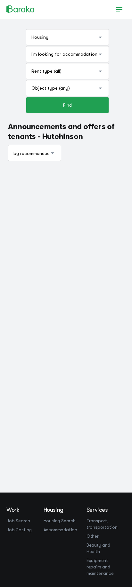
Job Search (18, 520)
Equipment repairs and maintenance (100, 567)
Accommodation (60, 529)
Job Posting (19, 529)
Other (93, 536)
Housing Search (60, 520)
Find (67, 105)
